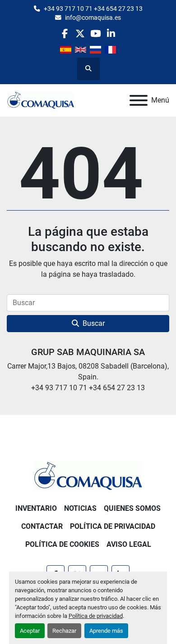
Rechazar (64, 630)
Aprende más (106, 630)
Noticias (80, 508)
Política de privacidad (96, 615)
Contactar (42, 526)
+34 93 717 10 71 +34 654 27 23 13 (93, 8)
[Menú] (139, 100)
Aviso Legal (129, 544)
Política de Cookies (62, 544)
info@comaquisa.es (93, 17)
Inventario (36, 508)
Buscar (94, 323)
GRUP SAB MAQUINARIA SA (88, 352)
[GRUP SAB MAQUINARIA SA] (88, 475)
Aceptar (30, 630)
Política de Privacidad (112, 526)
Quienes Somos (132, 508)
